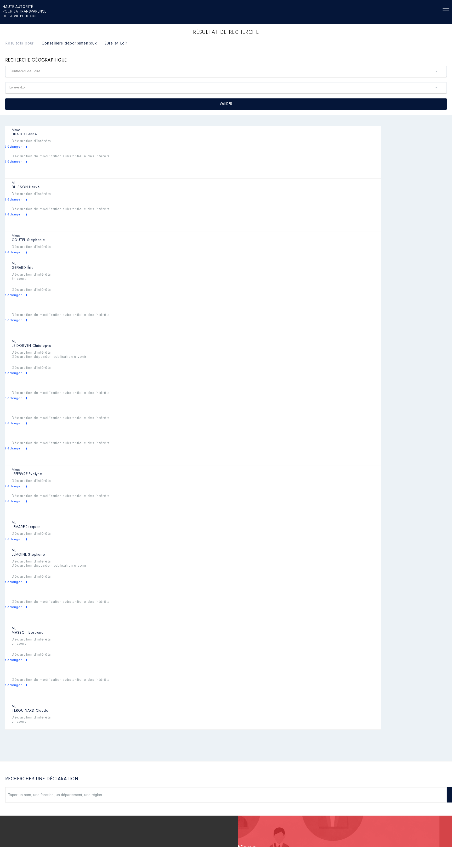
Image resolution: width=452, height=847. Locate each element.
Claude (30, 711)
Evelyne (27, 474)
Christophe (32, 346)
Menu (446, 11)
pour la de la (24, 11)
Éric (22, 268)
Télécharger (12, 146)
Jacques (26, 527)
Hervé (26, 187)
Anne (24, 134)
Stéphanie (28, 240)
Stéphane (28, 555)
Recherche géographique (36, 60)
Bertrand (28, 633)
